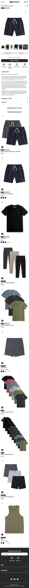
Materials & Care (7, 98)
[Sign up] (26, 554)
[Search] (4, 2)
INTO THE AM (16, 584)
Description (5, 72)
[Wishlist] (2, 115)
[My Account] (24, 2)
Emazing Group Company (19, 586)
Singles (21, 53)
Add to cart (14, 60)
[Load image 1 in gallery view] (14, 27)
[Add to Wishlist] (26, 12)
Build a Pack (8, 53)
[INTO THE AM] (14, 2)
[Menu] (1, 2)
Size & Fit (4, 102)
